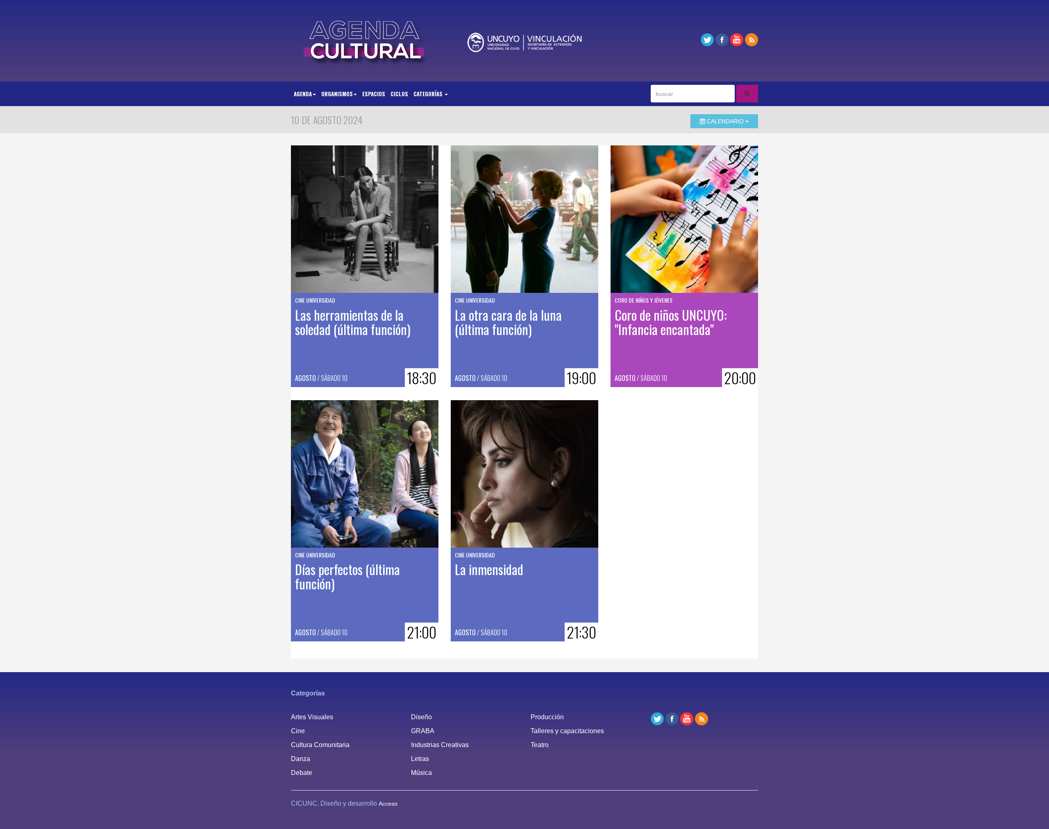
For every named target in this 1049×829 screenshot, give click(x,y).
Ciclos (399, 94)
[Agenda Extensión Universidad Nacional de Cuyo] (364, 39)
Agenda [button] (303, 94)
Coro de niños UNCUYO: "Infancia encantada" (671, 322)
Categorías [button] (428, 94)
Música (421, 772)
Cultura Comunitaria (320, 744)
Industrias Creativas (440, 744)
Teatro (540, 744)
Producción (547, 716)
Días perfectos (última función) (347, 576)
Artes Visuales (312, 716)
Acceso (388, 804)
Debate (301, 772)
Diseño (421, 716)
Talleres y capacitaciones (567, 730)
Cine (298, 730)
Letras (420, 758)
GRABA (422, 730)
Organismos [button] (337, 94)
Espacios (373, 94)
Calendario (725, 121)
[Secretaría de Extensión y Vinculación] (524, 42)
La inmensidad (489, 569)
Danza (300, 758)
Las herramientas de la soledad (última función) (353, 322)
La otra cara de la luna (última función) (508, 322)
